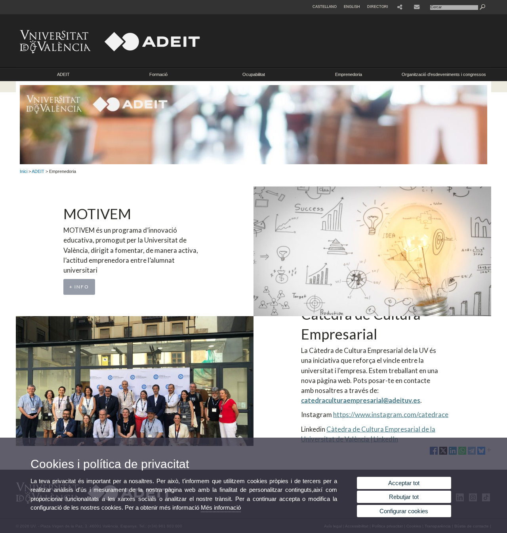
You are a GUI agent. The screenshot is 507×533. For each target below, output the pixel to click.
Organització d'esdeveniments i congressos (444, 74)
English (352, 7)
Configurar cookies (403, 511)
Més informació (221, 507)
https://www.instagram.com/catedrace (390, 414)
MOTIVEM (97, 213)
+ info (79, 287)
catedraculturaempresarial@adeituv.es (360, 400)
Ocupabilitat (253, 74)
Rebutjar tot (404, 496)
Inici (23, 171)
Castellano (325, 7)
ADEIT (63, 74)
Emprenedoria (348, 74)
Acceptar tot (403, 483)
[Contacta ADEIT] (417, 7)
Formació (158, 74)
